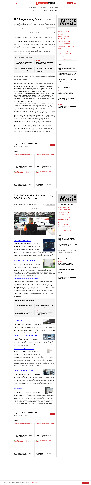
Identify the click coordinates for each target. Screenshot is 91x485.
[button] (14, 3)
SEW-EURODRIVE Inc (62, 51)
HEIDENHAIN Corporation (63, 41)
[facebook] (30, 32)
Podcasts (51, 10)
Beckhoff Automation (62, 34)
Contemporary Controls (63, 38)
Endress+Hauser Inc (62, 39)
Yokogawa (60, 56)
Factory (34, 10)
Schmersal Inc (61, 50)
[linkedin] (32, 32)
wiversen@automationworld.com (27, 133)
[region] (45, 483)
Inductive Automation (62, 44)
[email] (38, 32)
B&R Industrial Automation (63, 33)
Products (45, 10)
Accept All (86, 482)
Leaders (56, 10)
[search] (16, 3)
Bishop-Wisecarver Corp (63, 36)
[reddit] (36, 32)
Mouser (59, 48)
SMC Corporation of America (64, 55)
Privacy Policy (34, 482)
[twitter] (34, 32)
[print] (54, 32)
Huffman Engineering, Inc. (63, 43)
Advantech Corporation (63, 31)
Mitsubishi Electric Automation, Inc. (65, 46)
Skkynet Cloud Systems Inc (63, 53)
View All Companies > (67, 59)
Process (39, 10)
